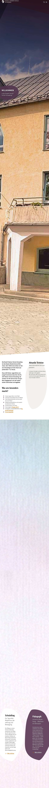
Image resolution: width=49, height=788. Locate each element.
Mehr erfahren (10, 753)
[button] (44, 2)
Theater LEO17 (15, 407)
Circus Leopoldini (9, 412)
